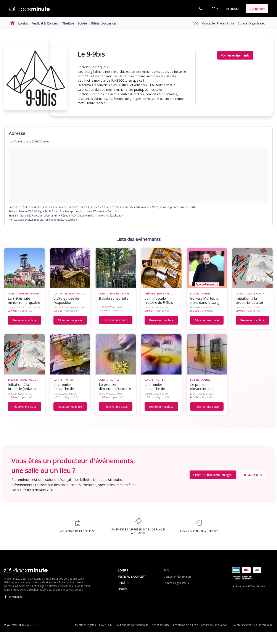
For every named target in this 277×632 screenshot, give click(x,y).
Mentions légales (85, 625)
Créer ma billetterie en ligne (212, 475)
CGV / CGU (105, 625)
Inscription (232, 8)
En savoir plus (252, 475)
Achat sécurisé (161, 625)
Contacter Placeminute (218, 23)
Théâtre (68, 23)
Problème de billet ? (185, 625)
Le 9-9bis (12, 310)
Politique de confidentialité (132, 625)
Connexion (257, 8)
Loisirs (23, 23)
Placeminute (15, 597)
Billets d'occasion (103, 23)
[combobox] (214, 9)
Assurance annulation (214, 625)
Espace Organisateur (252, 23)
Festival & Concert (45, 23)
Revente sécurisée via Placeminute (252, 625)
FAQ (196, 23)
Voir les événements (235, 55)
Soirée (82, 23)
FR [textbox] (214, 8)
